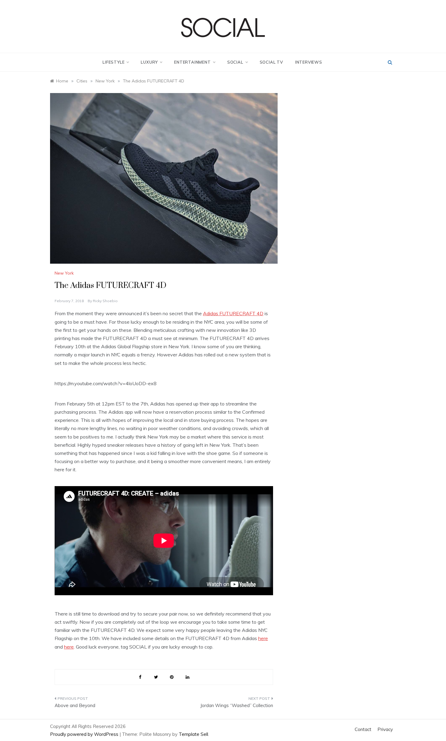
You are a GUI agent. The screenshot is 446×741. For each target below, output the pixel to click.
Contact (363, 729)
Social (235, 62)
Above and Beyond (75, 705)
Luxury (149, 62)
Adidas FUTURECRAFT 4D (233, 313)
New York (64, 273)
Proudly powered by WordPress (85, 734)
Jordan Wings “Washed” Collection (236, 705)
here (263, 638)
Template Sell (193, 734)
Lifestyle (113, 62)
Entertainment (192, 62)
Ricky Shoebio (105, 301)
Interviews (308, 62)
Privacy (385, 729)
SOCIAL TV (271, 62)
